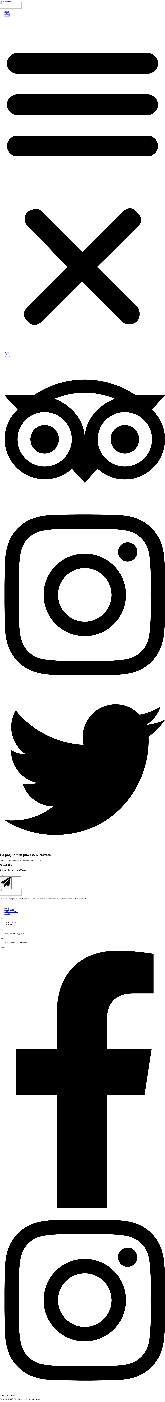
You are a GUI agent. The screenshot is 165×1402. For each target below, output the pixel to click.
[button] (82, 184)
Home (6, 12)
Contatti (7, 16)
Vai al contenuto (5, 1)
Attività (7, 14)
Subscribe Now (6, 888)
